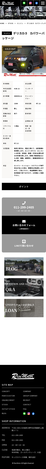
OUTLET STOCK (8, 409)
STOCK (10, 23)
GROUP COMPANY (30, 395)
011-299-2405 (17, 435)
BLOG (4, 413)
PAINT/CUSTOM (8, 395)
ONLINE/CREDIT (8, 400)
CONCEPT (6, 391)
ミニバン (20, 23)
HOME (2, 23)
